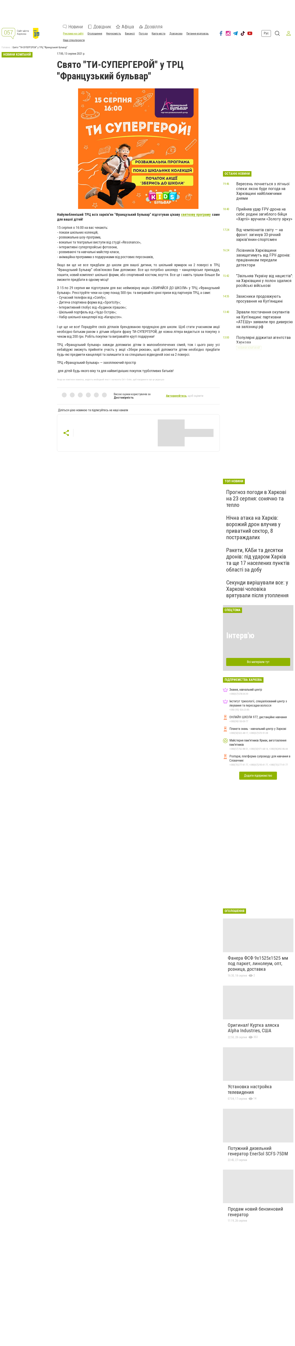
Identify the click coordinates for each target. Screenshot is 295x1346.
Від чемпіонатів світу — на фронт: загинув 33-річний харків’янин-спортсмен (259, 234)
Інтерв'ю (240, 635)
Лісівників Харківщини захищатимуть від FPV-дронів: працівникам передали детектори (263, 257)
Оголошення (94, 33)
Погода (143, 33)
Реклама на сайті (73, 33)
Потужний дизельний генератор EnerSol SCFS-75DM (258, 1151)
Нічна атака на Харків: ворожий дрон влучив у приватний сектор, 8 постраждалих (253, 527)
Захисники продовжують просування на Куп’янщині (259, 299)
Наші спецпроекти (74, 40)
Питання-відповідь (197, 33)
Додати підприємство (258, 775)
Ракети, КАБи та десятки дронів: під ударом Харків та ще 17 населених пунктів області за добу (258, 560)
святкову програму (196, 214)
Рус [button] (266, 33)
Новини (75, 27)
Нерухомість (113, 33)
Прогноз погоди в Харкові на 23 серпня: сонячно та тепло (256, 498)
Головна (6, 47)
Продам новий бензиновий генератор (255, 1211)
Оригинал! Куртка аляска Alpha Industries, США (253, 1028)
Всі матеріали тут (258, 662)
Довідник (102, 27)
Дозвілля (153, 27)
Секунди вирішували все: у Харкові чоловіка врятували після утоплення (257, 589)
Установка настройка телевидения (250, 1089)
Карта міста (158, 33)
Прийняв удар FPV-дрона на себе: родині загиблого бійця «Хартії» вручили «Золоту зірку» (264, 214)
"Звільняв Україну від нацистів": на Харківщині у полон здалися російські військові (264, 280)
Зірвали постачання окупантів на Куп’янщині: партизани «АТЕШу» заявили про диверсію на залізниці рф (264, 319)
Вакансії (130, 33)
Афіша (128, 27)
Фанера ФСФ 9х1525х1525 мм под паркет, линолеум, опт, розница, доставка (258, 963)
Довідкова (175, 33)
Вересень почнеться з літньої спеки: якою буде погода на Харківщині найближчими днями (263, 191)
